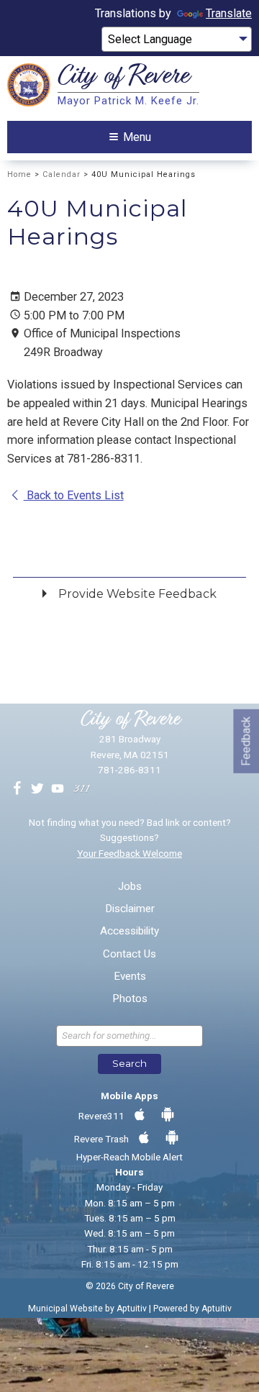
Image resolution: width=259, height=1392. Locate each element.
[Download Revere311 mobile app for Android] (168, 1115)
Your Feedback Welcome (129, 853)
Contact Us (129, 954)
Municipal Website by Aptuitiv (87, 1309)
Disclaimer (130, 909)
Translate (229, 13)
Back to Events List (74, 495)
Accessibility (129, 931)
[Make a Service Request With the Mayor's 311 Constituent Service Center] (81, 789)
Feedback (246, 740)
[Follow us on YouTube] (57, 789)
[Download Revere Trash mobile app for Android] (172, 1138)
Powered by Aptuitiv (192, 1309)
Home (19, 174)
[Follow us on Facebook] (17, 789)
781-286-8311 (129, 769)
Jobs (130, 886)
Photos (129, 998)
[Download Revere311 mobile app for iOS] (140, 1115)
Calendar (61, 174)
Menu (137, 137)
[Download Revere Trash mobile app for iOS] (144, 1138)
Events (130, 976)
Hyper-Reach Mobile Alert (129, 1157)
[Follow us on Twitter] (37, 789)
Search (129, 1063)
